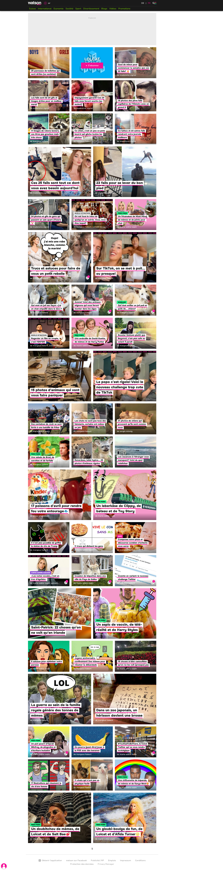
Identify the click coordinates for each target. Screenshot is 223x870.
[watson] (34, 3)
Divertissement (91, 8)
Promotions (124, 8)
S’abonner (93, 65)
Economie (58, 8)
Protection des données (82, 864)
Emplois (112, 860)
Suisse (32, 8)
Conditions (140, 860)
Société (69, 8)
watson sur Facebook (76, 860)
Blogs (104, 8)
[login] (4, 866)
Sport (78, 8)
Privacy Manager (106, 864)
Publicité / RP (97, 860)
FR (149, 3)
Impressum (125, 860)
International (44, 8)
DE (142, 3)
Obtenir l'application (52, 860)
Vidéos (112, 8)
